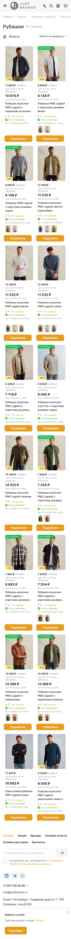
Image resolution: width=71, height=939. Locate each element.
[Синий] (40, 229)
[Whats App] (22, 875)
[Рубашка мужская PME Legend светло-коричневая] (54, 229)
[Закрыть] (67, 912)
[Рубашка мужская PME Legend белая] (47, 229)
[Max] (6, 875)
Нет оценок (17, 116)
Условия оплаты (56, 835)
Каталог (8, 835)
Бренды (35, 835)
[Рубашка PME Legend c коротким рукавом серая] (40, 129)
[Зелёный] (47, 518)
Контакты (38, 842)
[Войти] (58, 6)
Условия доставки (15, 842)
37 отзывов (17, 800)
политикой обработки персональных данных (35, 862)
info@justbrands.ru (15, 892)
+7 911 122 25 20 (14, 885)
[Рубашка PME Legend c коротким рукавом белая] (47, 129)
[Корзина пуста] (65, 6)
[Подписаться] (62, 852)
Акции (22, 835)
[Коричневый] (15, 717)
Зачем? (40, 920)
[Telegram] (14, 875)
